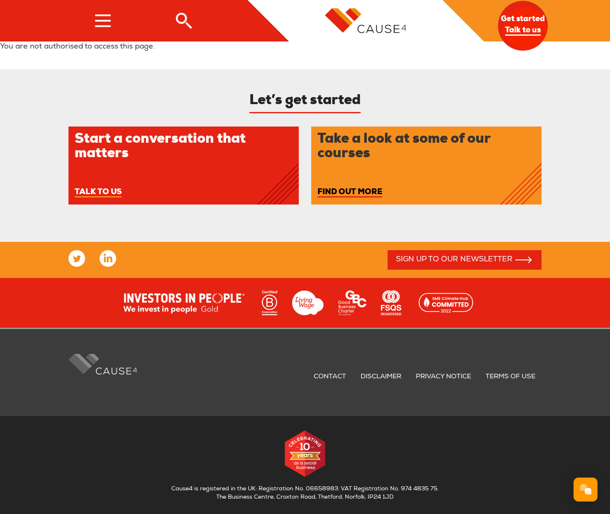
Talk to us (98, 192)
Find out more (349, 192)
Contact (330, 377)
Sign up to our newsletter (454, 259)
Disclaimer (381, 377)
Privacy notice (443, 377)
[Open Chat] (585, 489)
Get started (523, 25)
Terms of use (510, 377)
